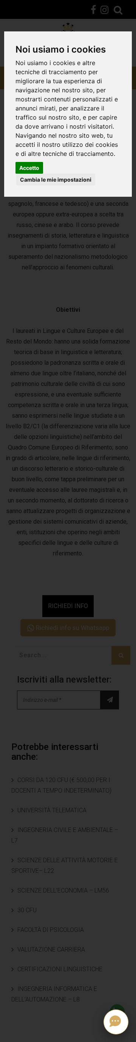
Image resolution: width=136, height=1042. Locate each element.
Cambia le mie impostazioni (55, 179)
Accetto (29, 168)
